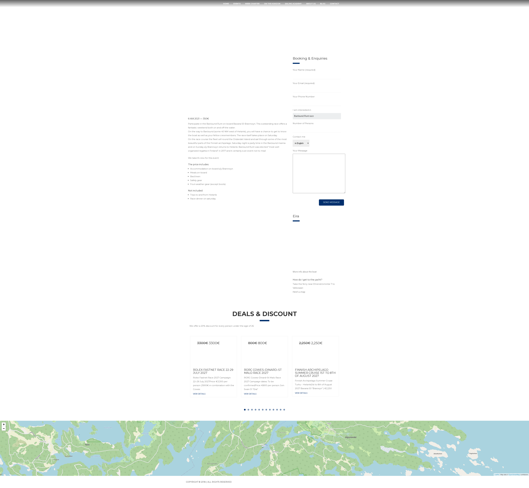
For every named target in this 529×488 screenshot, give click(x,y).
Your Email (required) (304, 83)
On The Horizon (272, 4)
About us (311, 4)
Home (226, 4)
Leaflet (496, 475)
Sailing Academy (293, 4)
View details (199, 393)
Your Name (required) (304, 70)
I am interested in (302, 110)
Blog (322, 4)
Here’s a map (299, 291)
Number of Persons (303, 123)
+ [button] (4, 424)
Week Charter (252, 4)
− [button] (4, 428)
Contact (334, 4)
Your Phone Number (304, 96)
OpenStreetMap (514, 475)
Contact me (299, 136)
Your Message (300, 150)
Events (237, 4)
